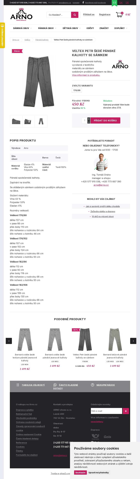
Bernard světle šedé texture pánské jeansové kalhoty (16, 357)
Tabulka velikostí (33, 385)
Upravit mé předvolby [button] (99, 472)
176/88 (76, 361)
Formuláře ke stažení (27, 455)
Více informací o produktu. (86, 75)
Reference (21, 442)
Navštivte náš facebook (95, 3)
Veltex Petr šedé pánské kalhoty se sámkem (76, 356)
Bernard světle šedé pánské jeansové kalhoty (46, 356)
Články (19, 451)
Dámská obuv (21, 28)
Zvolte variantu (82, 85)
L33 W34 (16, 364)
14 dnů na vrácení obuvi (103, 216)
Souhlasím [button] (80, 472)
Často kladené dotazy (27, 438)
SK (121, 2)
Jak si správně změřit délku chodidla (103, 206)
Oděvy (90, 28)
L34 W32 (111, 361)
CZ (114, 2)
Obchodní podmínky (26, 418)
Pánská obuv (46, 28)
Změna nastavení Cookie (28, 434)
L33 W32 (46, 361)
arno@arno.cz (65, 3)
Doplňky (119, 28)
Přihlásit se (88, 14)
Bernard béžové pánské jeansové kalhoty (106, 356)
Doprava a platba (24, 410)
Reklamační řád (24, 414)
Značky (104, 28)
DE (127, 2)
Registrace (104, 14)
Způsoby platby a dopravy (103, 211)
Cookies (20, 446)
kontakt (76, 3)
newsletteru (97, 421)
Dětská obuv (70, 28)
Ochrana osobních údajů (28, 422)
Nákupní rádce (106, 385)
